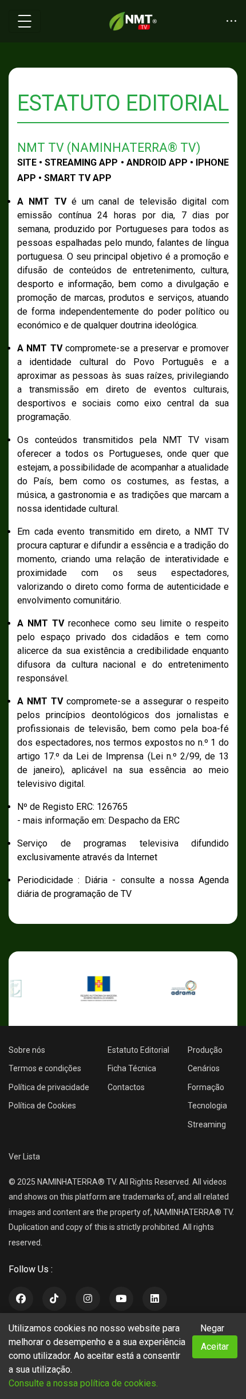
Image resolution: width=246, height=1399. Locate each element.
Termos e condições (45, 1068)
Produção (205, 1050)
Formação (206, 1087)
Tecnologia (207, 1105)
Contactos (126, 1087)
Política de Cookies (42, 1105)
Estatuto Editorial (138, 1050)
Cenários (204, 1068)
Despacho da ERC (144, 820)
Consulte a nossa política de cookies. (83, 1383)
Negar (212, 1328)
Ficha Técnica (132, 1068)
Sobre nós (27, 1050)
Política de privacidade (49, 1087)
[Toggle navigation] (25, 21)
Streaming (207, 1124)
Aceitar (215, 1346)
